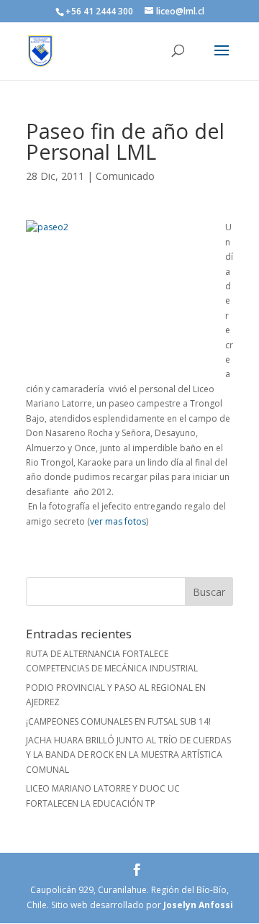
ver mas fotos (118, 521)
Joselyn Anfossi (198, 905)
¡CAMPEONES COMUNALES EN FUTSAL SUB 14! (118, 721)
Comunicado (125, 176)
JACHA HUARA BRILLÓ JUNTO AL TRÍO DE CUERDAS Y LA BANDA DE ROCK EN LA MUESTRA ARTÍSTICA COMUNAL (128, 755)
